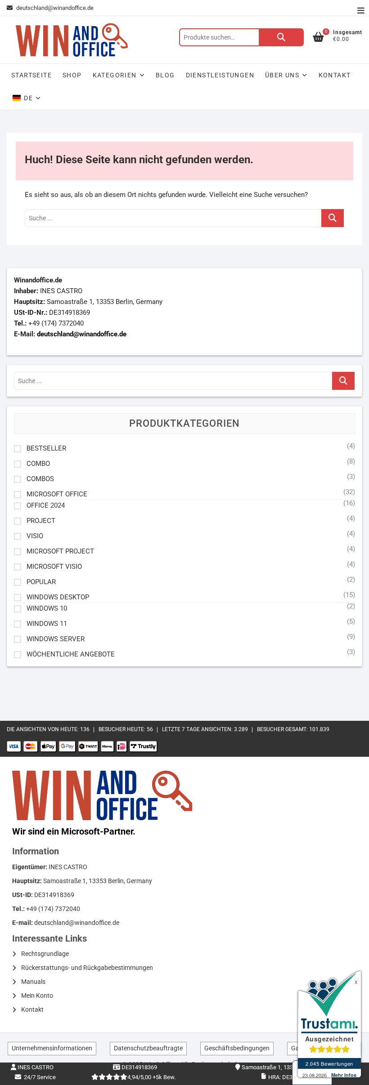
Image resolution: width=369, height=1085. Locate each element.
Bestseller (46, 448)
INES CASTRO (35, 1067)
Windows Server (56, 639)
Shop (72, 75)
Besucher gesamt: (283, 729)
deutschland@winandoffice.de (55, 7)
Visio (35, 536)
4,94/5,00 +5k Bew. (151, 1077)
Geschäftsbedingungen (237, 1048)
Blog (165, 75)
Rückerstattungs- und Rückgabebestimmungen (87, 967)
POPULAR (41, 582)
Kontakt (335, 75)
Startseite (31, 75)
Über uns (282, 75)
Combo (38, 463)
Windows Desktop (58, 597)
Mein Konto (37, 995)
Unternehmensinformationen (52, 1048)
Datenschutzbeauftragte (148, 1048)
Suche (281, 37)
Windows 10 (47, 608)
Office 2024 (46, 505)
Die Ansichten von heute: (43, 729)
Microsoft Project (60, 551)
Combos (40, 479)
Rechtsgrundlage (45, 953)
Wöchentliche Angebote (71, 654)
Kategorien (115, 75)
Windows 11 (47, 624)
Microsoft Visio (54, 566)
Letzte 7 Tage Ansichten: (198, 729)
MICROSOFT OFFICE (57, 494)
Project (41, 521)
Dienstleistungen (220, 75)
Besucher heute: (123, 729)
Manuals (33, 981)
